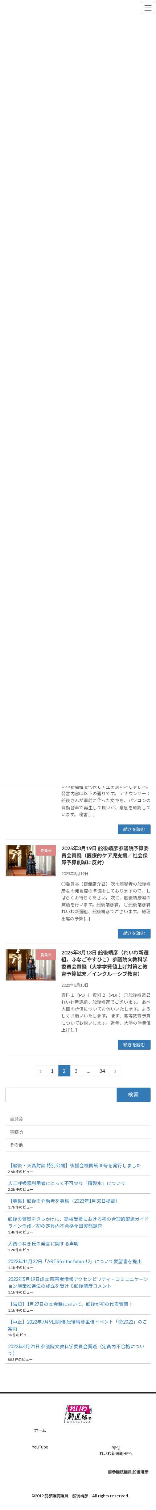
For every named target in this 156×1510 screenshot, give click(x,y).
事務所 (16, 1132)
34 (102, 1072)
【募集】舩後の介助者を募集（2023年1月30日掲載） (64, 1201)
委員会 (16, 1119)
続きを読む (134, 829)
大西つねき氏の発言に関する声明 (43, 1244)
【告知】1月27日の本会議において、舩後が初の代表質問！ (70, 1304)
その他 (16, 1145)
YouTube (40, 1446)
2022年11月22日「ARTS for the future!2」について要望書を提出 (75, 1261)
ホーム (40, 1430)
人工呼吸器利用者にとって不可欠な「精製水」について (67, 1183)
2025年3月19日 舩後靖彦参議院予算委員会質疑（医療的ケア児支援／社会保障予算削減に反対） (105, 855)
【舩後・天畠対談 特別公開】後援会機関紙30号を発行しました (74, 1165)
